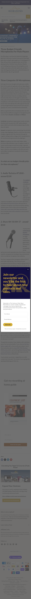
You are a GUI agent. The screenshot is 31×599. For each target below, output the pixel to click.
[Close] (28, 269)
